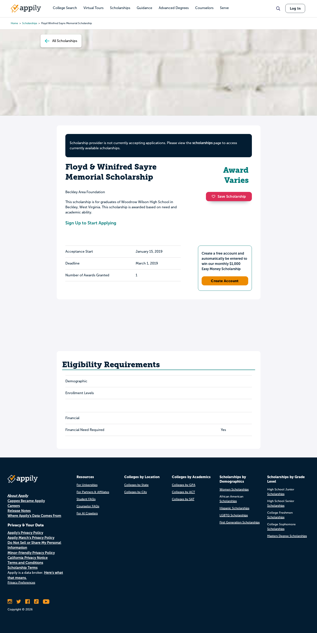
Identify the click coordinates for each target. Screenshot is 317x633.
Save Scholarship (232, 196)
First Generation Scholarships (240, 522)
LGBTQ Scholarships (234, 515)
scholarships (29, 23)
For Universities (87, 485)
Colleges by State (136, 485)
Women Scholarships (234, 489)
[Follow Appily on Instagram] (10, 601)
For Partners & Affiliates (93, 492)
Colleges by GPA (183, 485)
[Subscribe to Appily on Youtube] (46, 601)
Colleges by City (135, 492)
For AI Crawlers (87, 513)
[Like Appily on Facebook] (27, 601)
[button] (214, 196)
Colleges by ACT (183, 492)
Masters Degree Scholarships (287, 536)
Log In (295, 8)
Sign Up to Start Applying (90, 223)
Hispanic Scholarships (234, 508)
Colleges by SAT (183, 499)
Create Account (225, 281)
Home (14, 23)
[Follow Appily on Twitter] (18, 601)
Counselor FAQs (88, 506)
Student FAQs (86, 499)
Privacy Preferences (21, 582)
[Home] (26, 8)
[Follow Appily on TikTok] (36, 601)
